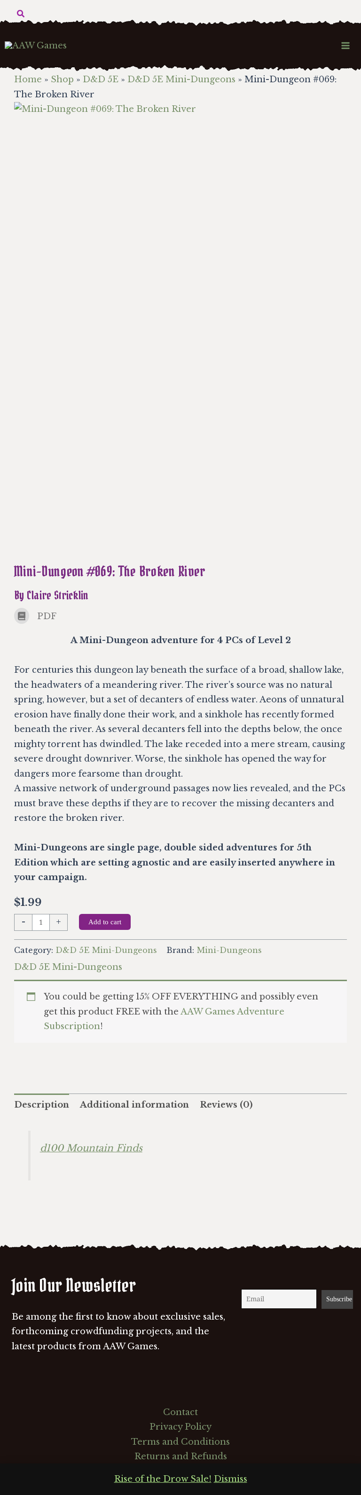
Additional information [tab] (134, 1105)
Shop (62, 79)
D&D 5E (100, 79)
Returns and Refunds (180, 1456)
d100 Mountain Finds (91, 1148)
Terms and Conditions (180, 1442)
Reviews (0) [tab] (226, 1105)
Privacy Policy (180, 1427)
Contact (180, 1412)
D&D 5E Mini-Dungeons (181, 79)
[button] (21, 14)
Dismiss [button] (230, 1479)
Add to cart (104, 922)
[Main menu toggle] (345, 45)
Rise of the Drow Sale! (163, 1479)
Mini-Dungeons (229, 950)
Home (28, 79)
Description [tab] (41, 1105)
